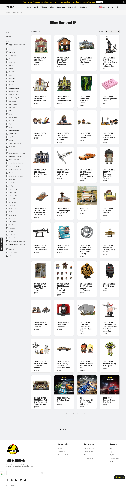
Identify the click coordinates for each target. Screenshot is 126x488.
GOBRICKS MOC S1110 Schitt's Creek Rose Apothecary (63, 61)
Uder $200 (12, 81)
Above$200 (12, 49)
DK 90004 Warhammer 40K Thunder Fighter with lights (86, 401)
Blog (111, 461)
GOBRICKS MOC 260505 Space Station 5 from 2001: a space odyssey (86, 249)
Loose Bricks (61, 7)
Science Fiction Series (15, 166)
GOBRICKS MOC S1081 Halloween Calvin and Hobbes (40, 364)
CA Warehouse (13, 59)
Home (29, 7)
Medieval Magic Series (15, 156)
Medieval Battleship (14, 130)
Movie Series (12, 249)
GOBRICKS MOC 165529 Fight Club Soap (110, 98)
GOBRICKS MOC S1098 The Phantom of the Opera (109, 136)
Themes (44, 7)
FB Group (99, 2)
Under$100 (12, 78)
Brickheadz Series (14, 91)
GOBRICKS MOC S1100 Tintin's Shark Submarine (40, 247)
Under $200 (12, 208)
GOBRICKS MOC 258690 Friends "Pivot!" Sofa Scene (40, 287)
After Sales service (90, 455)
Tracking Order (115, 458)
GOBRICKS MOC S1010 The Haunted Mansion (64, 98)
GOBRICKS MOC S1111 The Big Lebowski (86, 135)
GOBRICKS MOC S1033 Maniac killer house (86, 60)
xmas (10, 114)
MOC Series (12, 150)
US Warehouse (13, 120)
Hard (10, 212)
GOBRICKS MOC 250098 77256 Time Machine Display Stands (40, 211)
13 (84, 414)
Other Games (12, 215)
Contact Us (61, 452)
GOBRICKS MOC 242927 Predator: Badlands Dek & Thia (86, 364)
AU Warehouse (13, 55)
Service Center (89, 444)
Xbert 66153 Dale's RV (84, 209)
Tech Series (12, 228)
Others (52, 7)
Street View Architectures (16, 163)
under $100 (12, 62)
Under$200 (12, 72)
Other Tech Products (15, 173)
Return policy (88, 452)
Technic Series (13, 225)
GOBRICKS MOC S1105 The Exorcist (109, 210)
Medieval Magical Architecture (17, 153)
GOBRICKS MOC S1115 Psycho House (40, 60)
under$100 (12, 52)
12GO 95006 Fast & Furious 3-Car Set (63, 400)
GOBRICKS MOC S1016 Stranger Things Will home (40, 172)
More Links (83, 7)
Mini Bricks (12, 107)
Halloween (12, 111)
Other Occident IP (14, 160)
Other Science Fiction (15, 169)
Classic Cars (12, 192)
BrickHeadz (12, 147)
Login (111, 452)
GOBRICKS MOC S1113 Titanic (40, 134)
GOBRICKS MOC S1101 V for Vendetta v (63, 325)
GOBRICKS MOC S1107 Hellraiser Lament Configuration (86, 287)
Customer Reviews (64, 455)
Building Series (13, 104)
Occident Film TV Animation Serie (17, 45)
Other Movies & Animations (17, 241)
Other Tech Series (14, 94)
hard (10, 75)
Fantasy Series (13, 252)
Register (112, 455)
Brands (36, 7)
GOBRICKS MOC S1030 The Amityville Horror (40, 98)
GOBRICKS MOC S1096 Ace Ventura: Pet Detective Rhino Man (86, 327)
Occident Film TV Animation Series (17, 245)
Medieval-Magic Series (15, 98)
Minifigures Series (14, 186)
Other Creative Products (16, 176)
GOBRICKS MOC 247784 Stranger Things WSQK (63, 210)
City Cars (11, 124)
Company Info (63, 444)
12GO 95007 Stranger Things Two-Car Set (109, 400)
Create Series (12, 101)
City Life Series (13, 133)
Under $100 (12, 238)
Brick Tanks (12, 179)
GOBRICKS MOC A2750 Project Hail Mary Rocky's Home (109, 248)
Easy (10, 256)
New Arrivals (72, 7)
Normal (11, 231)
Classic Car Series (14, 88)
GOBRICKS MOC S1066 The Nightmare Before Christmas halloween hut (110, 62)
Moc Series (12, 65)
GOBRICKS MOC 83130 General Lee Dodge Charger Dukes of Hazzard (86, 174)
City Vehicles (12, 202)
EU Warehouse (13, 182)
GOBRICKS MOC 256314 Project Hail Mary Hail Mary (63, 173)
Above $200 (12, 199)
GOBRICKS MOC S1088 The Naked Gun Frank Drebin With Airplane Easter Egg (110, 327)
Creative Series (13, 195)
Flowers (11, 127)
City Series (12, 205)
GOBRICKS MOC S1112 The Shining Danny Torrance (63, 136)
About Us (61, 448)
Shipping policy (89, 448)
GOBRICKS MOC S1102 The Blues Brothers (40, 325)
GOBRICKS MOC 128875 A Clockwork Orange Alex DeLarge (109, 174)
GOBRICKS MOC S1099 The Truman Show (63, 247)
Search (112, 448)
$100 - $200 (12, 234)
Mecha (11, 68)
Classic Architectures (15, 143)
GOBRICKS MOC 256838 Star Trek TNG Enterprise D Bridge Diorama (41, 401)
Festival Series (13, 117)
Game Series (12, 221)
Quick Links (113, 444)
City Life (11, 137)
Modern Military (13, 189)
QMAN (11, 85)
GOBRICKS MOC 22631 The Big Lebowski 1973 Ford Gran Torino (63, 364)
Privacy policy (88, 458)
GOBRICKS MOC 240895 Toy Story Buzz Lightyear (109, 363)
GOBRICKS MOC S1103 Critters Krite (109, 286)
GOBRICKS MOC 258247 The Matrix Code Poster (86, 99)
